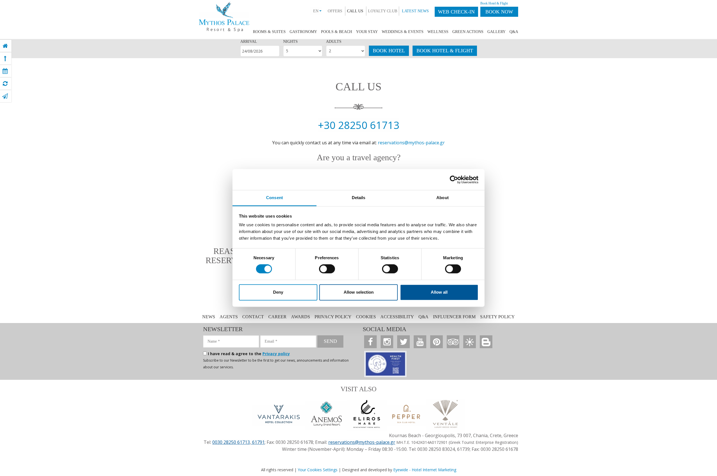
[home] (5, 46)
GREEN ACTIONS (467, 32)
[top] (5, 58)
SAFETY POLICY (497, 316)
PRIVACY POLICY (333, 316)
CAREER (277, 316)
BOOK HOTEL (389, 50)
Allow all (439, 292)
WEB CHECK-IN (456, 12)
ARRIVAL (248, 41)
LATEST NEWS (415, 11)
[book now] (5, 71)
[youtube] (420, 341)
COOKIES (366, 316)
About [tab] (442, 197)
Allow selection (359, 292)
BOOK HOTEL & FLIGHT (444, 50)
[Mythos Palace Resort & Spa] (224, 15)
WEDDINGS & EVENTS (402, 32)
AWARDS (300, 316)
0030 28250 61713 (231, 442)
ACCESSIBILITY (397, 316)
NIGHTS (290, 41)
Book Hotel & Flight (494, 3)
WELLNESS (437, 32)
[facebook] (370, 341)
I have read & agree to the (249, 353)
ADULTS (333, 41)
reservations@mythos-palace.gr (411, 143)
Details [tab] (359, 197)
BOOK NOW (499, 12)
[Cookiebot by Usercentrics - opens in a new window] (453, 179)
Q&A (513, 32)
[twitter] (403, 341)
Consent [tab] (274, 197)
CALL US (355, 11)
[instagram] (387, 341)
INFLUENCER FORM (454, 316)
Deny (278, 292)
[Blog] (486, 341)
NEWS (208, 316)
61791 (258, 442)
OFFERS (335, 11)
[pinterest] (436, 341)
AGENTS (229, 316)
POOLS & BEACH (336, 32)
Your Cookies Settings (317, 469)
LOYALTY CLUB (382, 11)
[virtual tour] (5, 83)
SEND (330, 341)
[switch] (327, 269)
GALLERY (496, 32)
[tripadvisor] (453, 341)
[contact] (5, 96)
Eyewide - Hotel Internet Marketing (424, 469)
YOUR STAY (367, 32)
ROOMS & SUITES (269, 32)
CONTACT (253, 316)
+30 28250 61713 (358, 125)
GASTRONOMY (303, 32)
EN (315, 11)
